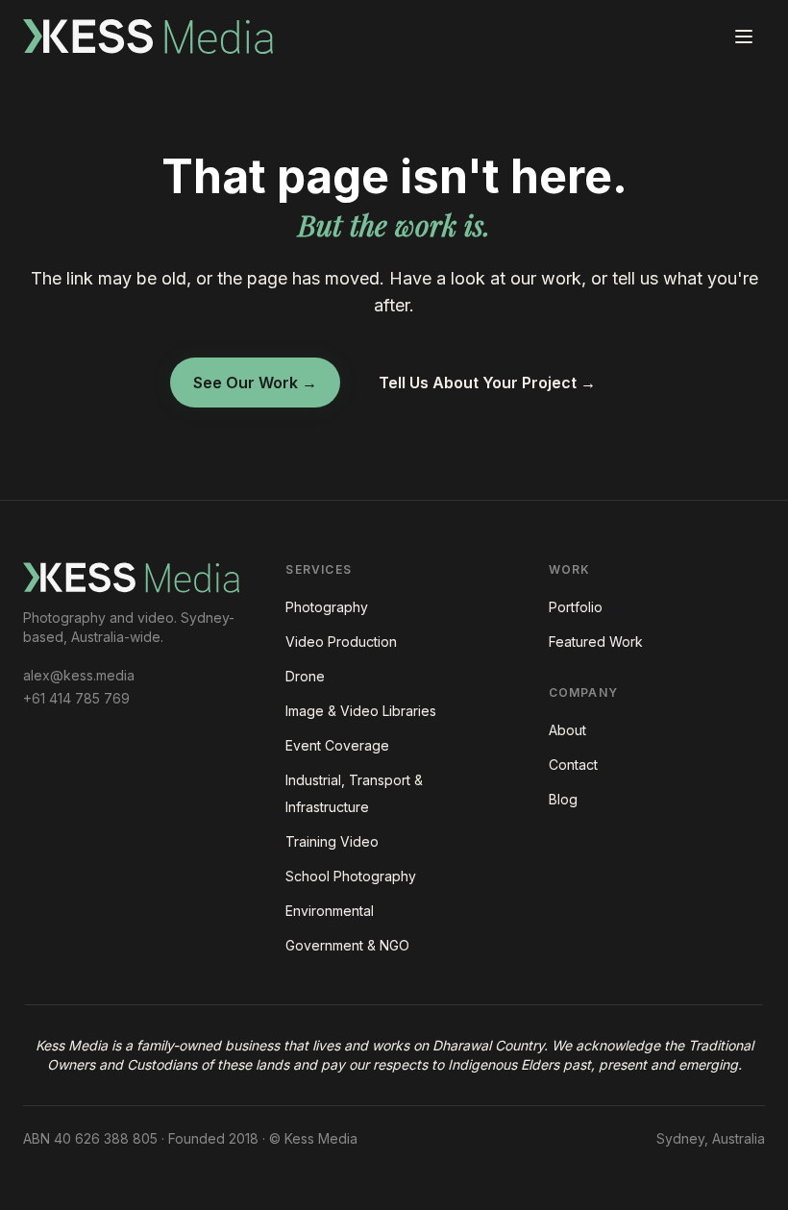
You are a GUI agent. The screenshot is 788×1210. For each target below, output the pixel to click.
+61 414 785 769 (76, 698)
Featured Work (596, 641)
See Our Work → (255, 382)
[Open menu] (744, 36)
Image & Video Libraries (360, 711)
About (567, 730)
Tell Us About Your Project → (487, 382)
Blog (563, 799)
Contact (573, 764)
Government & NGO (347, 945)
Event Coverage (337, 745)
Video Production (341, 641)
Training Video (332, 841)
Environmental (329, 910)
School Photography (350, 876)
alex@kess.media (79, 675)
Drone (305, 676)
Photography (326, 607)
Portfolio (576, 607)
